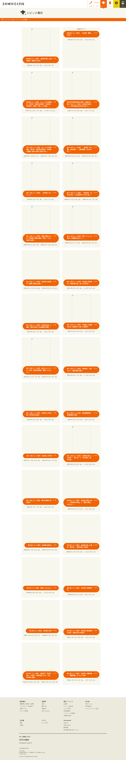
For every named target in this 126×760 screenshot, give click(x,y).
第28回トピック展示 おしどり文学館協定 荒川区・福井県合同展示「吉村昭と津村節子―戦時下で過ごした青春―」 (39, 104)
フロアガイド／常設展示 (26, 706)
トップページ (6, 19)
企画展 (65, 704)
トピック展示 (67, 708)
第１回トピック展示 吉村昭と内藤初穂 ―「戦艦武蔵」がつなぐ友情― (79, 674)
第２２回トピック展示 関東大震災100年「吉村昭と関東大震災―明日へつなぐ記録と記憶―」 (38, 238)
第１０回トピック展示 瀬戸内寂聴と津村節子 (38, 501)
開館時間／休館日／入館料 (27, 704)
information (116, 6)
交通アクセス (23, 708)
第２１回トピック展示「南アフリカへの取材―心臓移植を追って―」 (79, 237)
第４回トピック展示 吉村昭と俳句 (40, 630)
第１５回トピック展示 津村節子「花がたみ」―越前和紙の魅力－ (79, 369)
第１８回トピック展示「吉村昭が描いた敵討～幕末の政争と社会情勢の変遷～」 (38, 326)
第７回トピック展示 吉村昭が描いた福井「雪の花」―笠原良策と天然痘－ (79, 546)
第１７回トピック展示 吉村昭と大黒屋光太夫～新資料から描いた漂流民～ (79, 326)
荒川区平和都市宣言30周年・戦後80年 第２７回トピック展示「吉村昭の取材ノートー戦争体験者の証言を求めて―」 (79, 104)
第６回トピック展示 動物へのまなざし (39, 588)
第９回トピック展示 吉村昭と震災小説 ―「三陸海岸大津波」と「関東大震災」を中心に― (79, 502)
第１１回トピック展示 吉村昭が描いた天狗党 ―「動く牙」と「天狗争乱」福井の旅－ (79, 458)
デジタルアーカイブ (25, 743)
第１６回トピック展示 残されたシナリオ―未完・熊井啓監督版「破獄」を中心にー (38, 370)
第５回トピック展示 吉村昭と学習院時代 (79, 589)
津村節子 (44, 708)
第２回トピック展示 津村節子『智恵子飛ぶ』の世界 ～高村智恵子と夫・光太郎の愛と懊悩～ (38, 675)
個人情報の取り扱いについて (71, 729)
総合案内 (90, 6)
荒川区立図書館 (24, 740)
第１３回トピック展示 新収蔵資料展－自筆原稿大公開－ (79, 414)
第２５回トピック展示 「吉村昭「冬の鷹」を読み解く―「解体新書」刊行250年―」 (79, 149)
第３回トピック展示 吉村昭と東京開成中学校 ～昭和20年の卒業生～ (79, 631)
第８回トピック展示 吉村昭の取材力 (40, 545)
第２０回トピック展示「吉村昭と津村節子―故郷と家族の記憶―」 (38, 282)
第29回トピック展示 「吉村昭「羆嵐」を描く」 (79, 34)
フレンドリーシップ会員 (91, 708)
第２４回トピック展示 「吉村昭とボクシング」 (38, 194)
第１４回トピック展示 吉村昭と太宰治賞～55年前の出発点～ (38, 414)
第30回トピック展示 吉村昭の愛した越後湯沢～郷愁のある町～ (39, 59)
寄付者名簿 (88, 706)
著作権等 (66, 727)
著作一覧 (44, 706)
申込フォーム (88, 704)
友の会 (110, 6)
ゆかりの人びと (46, 711)
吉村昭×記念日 (67, 715)
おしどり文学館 (24, 711)
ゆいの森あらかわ (24, 736)
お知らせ (66, 722)
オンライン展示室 (68, 706)
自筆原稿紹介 (67, 711)
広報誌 (21, 725)
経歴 (43, 704)
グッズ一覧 (45, 722)
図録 (21, 722)
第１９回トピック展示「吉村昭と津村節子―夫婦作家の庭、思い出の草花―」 (79, 282)
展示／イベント (103, 6)
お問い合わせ (67, 725)
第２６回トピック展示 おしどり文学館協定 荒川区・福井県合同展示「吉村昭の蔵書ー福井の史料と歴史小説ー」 (38, 149)
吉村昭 (97, 6)
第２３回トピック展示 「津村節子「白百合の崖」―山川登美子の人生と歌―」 (79, 194)
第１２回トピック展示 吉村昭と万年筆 (39, 456)
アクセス (122, 6)
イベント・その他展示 (69, 713)
